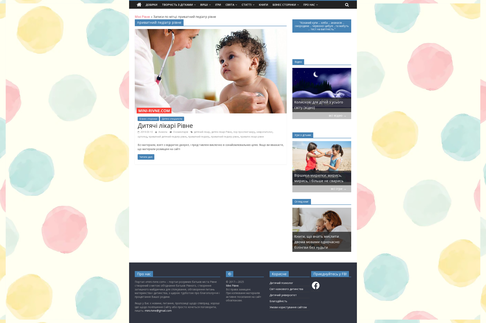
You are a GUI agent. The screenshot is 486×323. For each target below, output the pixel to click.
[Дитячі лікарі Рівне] (211, 31)
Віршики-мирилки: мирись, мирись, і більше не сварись (318, 178)
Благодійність (278, 301)
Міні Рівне (232, 285)
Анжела (163, 132)
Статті (247, 4)
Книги (263, 4)
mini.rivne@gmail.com (158, 310)
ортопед (142, 136)
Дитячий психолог (281, 283)
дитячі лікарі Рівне (221, 132)
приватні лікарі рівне (252, 136)
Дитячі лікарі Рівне (165, 125)
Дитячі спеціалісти (172, 118)
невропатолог (264, 132)
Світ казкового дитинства (286, 289)
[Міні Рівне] (139, 5)
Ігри (218, 4)
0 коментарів (180, 132)
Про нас (309, 4)
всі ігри (338, 188)
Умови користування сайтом (288, 307)
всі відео (337, 115)
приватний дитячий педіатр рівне (168, 136)
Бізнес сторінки (284, 4)
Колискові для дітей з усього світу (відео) (318, 105)
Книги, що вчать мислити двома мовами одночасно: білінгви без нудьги (317, 242)
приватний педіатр (198, 136)
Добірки (151, 4)
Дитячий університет (283, 295)
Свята (230, 4)
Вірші (204, 4)
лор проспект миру (244, 132)
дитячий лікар (202, 132)
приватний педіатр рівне (225, 136)
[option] (321, 90)
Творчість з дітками (177, 4)
